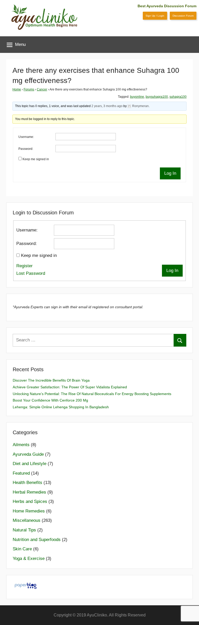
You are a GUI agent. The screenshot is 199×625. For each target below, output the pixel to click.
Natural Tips (24, 530)
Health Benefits (27, 482)
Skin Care (22, 548)
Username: (26, 137)
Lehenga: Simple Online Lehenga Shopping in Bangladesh (61, 407)
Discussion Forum (183, 15)
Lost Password (30, 273)
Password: (25, 149)
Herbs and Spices (30, 501)
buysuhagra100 (157, 97)
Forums (29, 89)
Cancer (42, 89)
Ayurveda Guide (28, 454)
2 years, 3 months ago (107, 106)
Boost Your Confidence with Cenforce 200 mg (50, 400)
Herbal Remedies (29, 492)
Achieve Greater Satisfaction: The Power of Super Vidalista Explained (70, 387)
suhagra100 (178, 97)
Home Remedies (29, 511)
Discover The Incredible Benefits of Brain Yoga (51, 380)
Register (24, 265)
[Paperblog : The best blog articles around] (25, 588)
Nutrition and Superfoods (37, 539)
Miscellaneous (26, 520)
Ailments (21, 444)
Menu (20, 44)
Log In (170, 173)
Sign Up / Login (155, 15)
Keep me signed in (36, 159)
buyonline (137, 97)
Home (16, 89)
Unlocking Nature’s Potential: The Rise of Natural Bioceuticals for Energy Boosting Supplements (92, 394)
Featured (21, 473)
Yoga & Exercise (29, 558)
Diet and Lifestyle (29, 463)
